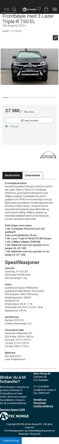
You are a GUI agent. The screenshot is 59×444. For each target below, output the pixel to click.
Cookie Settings (11, 440)
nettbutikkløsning (36, 430)
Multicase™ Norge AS (29, 434)
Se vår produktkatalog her (13, 403)
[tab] (12, 175)
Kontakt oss (40, 399)
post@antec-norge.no (13, 400)
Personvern (39, 403)
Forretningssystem (14, 430)
